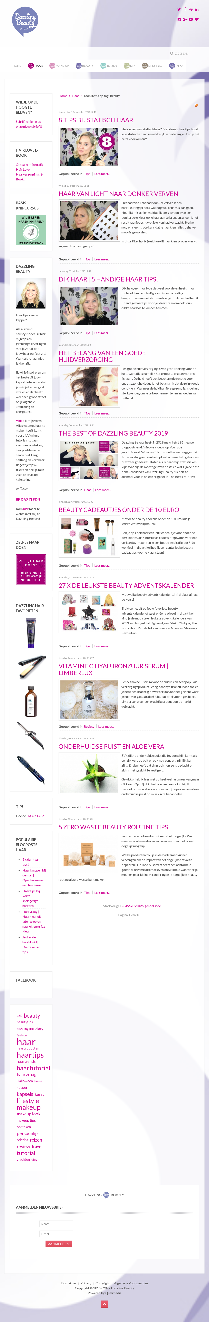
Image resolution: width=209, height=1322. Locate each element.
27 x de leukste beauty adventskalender (126, 585)
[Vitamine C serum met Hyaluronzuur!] (89, 699)
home (38, 1081)
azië (19, 1015)
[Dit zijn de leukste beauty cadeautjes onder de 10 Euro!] (89, 536)
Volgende (146, 906)
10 (138, 906)
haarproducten (28, 1048)
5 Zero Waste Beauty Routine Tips (113, 827)
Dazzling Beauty (122, 1288)
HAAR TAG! (35, 816)
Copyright (103, 1283)
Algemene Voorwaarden (131, 1283)
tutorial (26, 1153)
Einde (157, 906)
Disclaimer (68, 1283)
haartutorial (34, 1068)
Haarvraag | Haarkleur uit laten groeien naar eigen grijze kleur (33, 921)
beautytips (25, 1022)
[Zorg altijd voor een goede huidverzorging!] (89, 386)
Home (17, 65)
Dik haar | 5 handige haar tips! (108, 279)
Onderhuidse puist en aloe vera (111, 746)
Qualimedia (113, 1293)
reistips (22, 1140)
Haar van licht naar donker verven (118, 193)
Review (89, 726)
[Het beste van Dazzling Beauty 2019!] (89, 460)
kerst (39, 1094)
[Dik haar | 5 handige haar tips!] (89, 305)
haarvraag (27, 1074)
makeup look (28, 1113)
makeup (29, 1107)
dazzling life (25, 1028)
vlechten (23, 1159)
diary (39, 1028)
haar (26, 1041)
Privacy (86, 1283)
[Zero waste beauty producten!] (89, 853)
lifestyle (28, 1100)
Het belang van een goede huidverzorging (102, 356)
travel (37, 1146)
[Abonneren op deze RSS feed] (196, 105)
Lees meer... (102, 174)
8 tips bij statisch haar (96, 120)
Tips (87, 174)
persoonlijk (28, 1133)
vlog (34, 1159)
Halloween (25, 1081)
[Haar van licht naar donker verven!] (89, 220)
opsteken (24, 1127)
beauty (32, 1015)
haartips (30, 1055)
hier (26, 509)
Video (20, 420)
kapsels (25, 1094)
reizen (36, 1140)
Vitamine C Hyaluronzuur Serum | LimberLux (113, 669)
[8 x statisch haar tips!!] (89, 146)
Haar (75, 96)
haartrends (26, 1061)
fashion (22, 1035)
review (23, 1146)
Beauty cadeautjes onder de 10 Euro (119, 509)
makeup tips (26, 1120)
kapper (22, 1087)
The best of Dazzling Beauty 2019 (113, 433)
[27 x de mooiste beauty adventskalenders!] (89, 612)
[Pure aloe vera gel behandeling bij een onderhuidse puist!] (89, 773)
